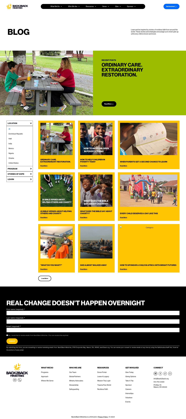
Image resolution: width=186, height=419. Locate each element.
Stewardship (73, 385)
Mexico (11, 148)
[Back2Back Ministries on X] (165, 373)
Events (127, 402)
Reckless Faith (102, 389)
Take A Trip (129, 381)
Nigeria (11, 153)
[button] (44, 278)
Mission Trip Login (103, 381)
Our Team (72, 372)
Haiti (10, 139)
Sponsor (130, 6)
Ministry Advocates (76, 381)
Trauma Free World (104, 385)
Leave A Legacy (103, 376)
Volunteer (128, 397)
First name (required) (15, 309)
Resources (103, 367)
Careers (128, 389)
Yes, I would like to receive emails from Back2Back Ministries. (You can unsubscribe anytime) (38, 335)
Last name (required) (15, 318)
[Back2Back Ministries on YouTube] (170, 373)
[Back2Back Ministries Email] (15, 380)
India (10, 144)
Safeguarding (74, 389)
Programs (44, 372)
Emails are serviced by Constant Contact (37, 350)
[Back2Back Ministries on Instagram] (155, 373)
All (9, 129)
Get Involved (132, 367)
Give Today (129, 372)
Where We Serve (47, 381)
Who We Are (75, 367)
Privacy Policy (103, 417)
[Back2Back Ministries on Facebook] (160, 373)
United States (14, 163)
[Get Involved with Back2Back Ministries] (169, 6)
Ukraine (11, 158)
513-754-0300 (159, 382)
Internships (129, 393)
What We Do (47, 367)
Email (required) (13, 326)
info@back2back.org (161, 379)
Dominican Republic (16, 134)
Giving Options (130, 376)
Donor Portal (101, 372)
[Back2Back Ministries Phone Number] (20, 380)
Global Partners (75, 376)
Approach (44, 376)
